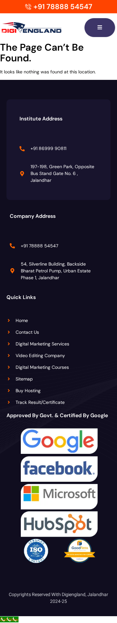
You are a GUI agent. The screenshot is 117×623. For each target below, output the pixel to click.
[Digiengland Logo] (41, 27)
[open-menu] (99, 27)
